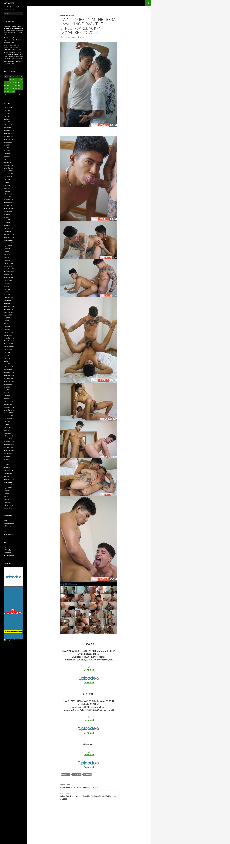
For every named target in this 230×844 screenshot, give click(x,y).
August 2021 (8, 280)
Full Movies (7, 526)
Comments (8, 553)
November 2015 (9, 479)
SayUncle (87, 774)
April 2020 (7, 326)
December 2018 (9, 372)
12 (21, 83)
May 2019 (7, 358)
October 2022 (8, 240)
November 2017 (9, 410)
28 (8, 92)
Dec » (20, 95)
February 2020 (8, 332)
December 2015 (9, 476)
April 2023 (7, 223)
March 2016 (7, 468)
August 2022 (8, 246)
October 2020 (8, 309)
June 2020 (7, 321)
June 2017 (7, 424)
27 (5, 92)
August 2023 (8, 211)
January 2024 (8, 197)
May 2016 (7, 462)
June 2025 (7, 148)
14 (8, 86)
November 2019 (9, 341)
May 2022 (7, 254)
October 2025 (8, 136)
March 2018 (7, 398)
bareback (65, 774)
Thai (5, 532)
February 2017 (8, 436)
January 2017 (8, 439)
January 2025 (8, 162)
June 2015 (7, 493)
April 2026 (7, 119)
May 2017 (7, 427)
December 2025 (9, 130)
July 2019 (7, 352)
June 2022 (7, 251)
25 (19, 89)
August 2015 (8, 488)
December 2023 (9, 200)
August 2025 (8, 142)
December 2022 (9, 234)
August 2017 (8, 419)
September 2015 (9, 485)
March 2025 (7, 156)
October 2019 (8, 344)
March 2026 (7, 122)
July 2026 (7, 110)
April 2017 (7, 430)
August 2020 (8, 315)
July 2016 (7, 456)
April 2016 (7, 465)
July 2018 (7, 387)
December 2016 (9, 442)
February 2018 (8, 401)
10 (16, 83)
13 (5, 86)
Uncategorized (8, 534)
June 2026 (7, 113)
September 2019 (9, 347)
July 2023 (7, 214)
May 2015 (7, 496)
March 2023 (7, 226)
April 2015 (7, 499)
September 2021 (9, 277)
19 (21, 86)
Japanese (7, 529)
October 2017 (8, 413)
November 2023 (9, 202)
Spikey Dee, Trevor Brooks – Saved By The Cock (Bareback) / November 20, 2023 (88, 796)
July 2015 (7, 491)
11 (19, 83)
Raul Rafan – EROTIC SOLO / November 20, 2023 (79, 786)
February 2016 (8, 470)
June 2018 (7, 390)
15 (10, 86)
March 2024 (7, 191)
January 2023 (8, 231)
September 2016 (9, 450)
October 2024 (8, 171)
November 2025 (9, 133)
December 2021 (9, 269)
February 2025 (8, 159)
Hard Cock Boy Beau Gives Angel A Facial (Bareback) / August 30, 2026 (12, 40)
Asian (5, 520)
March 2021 (7, 295)
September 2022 (9, 243)
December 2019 (9, 338)
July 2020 (7, 318)
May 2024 (7, 185)
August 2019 (8, 349)
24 (16, 89)
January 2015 (8, 508)
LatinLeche (77, 774)
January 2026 (8, 128)
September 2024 (9, 174)
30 (13, 92)
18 (19, 86)
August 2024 (8, 177)
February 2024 (8, 194)
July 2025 (7, 145)
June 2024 (7, 182)
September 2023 (9, 208)
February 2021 (8, 298)
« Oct (6, 95)
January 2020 (8, 335)
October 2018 (8, 378)
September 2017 (9, 416)
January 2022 (8, 266)
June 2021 (7, 286)
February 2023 (8, 228)
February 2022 (8, 263)
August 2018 (8, 384)
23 (13, 89)
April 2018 (7, 395)
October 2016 (8, 447)
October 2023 (8, 205)
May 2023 (7, 220)
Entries (7, 550)
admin (82, 37)
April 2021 (7, 292)
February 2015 (8, 505)
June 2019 (7, 355)
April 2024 (7, 188)
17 (16, 86)
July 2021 (7, 283)
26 (21, 89)
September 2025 (9, 139)
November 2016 (9, 444)
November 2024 (9, 168)
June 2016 (7, 459)
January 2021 (8, 300)
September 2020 (9, 312)
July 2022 (7, 249)
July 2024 (7, 179)
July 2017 (7, 421)
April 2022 (7, 257)
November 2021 (9, 272)
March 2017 (7, 433)
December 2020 (9, 303)
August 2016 (8, 453)
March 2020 (7, 329)
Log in (5, 547)
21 (8, 89)
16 (13, 86)
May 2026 (7, 116)
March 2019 (7, 364)
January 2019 (8, 370)
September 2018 (9, 381)
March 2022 (7, 260)
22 (10, 89)
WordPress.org (9, 555)
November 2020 (9, 306)
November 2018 (9, 375)
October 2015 (8, 482)
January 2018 (8, 404)
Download (89, 669)
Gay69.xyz (9, 3)
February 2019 (8, 367)
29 (10, 92)
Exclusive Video (67, 15)
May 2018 (7, 393)
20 (5, 89)
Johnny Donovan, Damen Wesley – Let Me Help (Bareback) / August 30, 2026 (13, 47)
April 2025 (7, 153)
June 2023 (7, 217)
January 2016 (8, 473)
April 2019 (7, 361)
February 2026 (8, 125)
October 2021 (8, 274)
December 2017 (9, 407)
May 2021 (7, 289)
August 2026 (8, 107)
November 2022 (9, 237)
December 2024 (9, 165)
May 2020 (7, 323)
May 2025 (7, 151)
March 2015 (7, 502)
